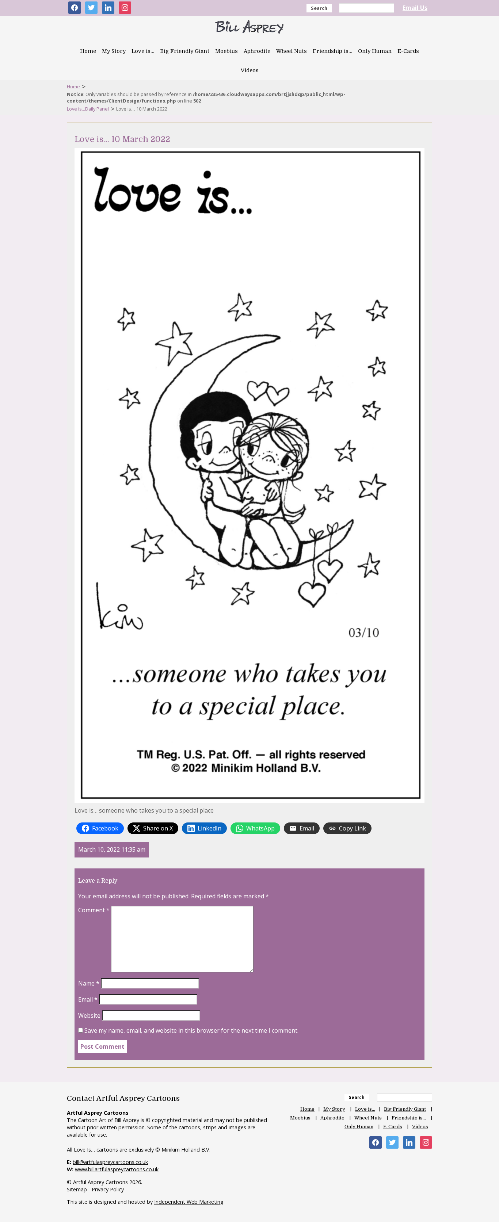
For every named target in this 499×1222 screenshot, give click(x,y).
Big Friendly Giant (184, 51)
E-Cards (408, 51)
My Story (114, 51)
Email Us (415, 8)
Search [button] (319, 8)
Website (89, 1015)
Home (88, 51)
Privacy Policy (108, 1189)
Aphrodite (257, 51)
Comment (94, 910)
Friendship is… (332, 51)
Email (88, 999)
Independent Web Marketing (189, 1201)
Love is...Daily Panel (88, 108)
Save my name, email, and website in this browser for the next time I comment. (191, 1030)
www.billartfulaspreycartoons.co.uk (117, 1169)
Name (88, 983)
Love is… (143, 51)
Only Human (375, 51)
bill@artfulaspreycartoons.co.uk (110, 1162)
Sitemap (77, 1189)
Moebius (226, 51)
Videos (250, 70)
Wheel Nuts (291, 51)
